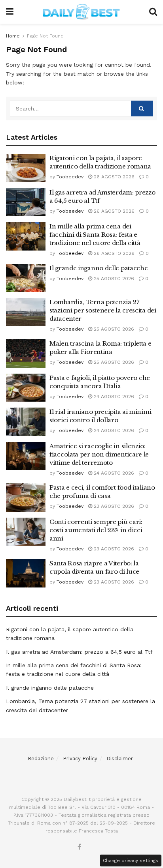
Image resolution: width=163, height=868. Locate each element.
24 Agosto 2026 (113, 396)
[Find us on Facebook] (79, 847)
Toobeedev (70, 177)
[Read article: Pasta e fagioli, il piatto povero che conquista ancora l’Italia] (25, 388)
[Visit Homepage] (81, 12)
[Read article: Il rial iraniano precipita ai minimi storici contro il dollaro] (25, 422)
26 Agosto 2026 (113, 177)
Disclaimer (119, 758)
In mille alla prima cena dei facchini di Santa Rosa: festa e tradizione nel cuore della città (94, 235)
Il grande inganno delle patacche (98, 268)
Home (13, 36)
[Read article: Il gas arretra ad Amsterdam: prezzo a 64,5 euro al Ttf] (25, 202)
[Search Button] (153, 12)
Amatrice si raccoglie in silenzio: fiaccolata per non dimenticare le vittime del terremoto (99, 454)
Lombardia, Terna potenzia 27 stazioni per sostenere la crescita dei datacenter (102, 310)
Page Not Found (45, 36)
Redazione (41, 758)
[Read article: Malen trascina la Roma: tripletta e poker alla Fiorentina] (25, 353)
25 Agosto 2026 (113, 278)
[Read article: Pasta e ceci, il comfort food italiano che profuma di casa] (25, 497)
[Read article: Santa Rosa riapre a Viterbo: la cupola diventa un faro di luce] (25, 573)
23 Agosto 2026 (113, 506)
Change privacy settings (130, 860)
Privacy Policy (80, 758)
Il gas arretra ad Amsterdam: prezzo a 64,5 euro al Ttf (79, 652)
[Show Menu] (9, 12)
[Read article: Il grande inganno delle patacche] (25, 278)
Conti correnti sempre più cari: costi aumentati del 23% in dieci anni (95, 530)
